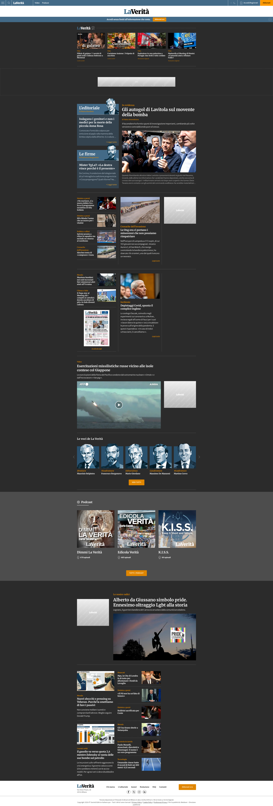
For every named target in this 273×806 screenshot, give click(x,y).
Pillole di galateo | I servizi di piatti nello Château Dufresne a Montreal (90, 55)
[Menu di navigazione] (3, 3)
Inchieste (125, 302)
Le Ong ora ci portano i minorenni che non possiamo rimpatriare (138, 233)
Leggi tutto (156, 261)
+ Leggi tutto (111, 142)
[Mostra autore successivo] (199, 457)
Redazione (144, 787)
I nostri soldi (82, 748)
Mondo (80, 275)
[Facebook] (128, 792)
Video (37, 3)
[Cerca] (9, 3)
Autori (134, 787)
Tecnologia (122, 759)
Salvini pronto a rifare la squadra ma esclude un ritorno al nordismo (86, 237)
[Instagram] (139, 792)
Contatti (162, 787)
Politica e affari (83, 231)
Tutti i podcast (136, 573)
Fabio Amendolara (131, 119)
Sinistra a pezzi (83, 198)
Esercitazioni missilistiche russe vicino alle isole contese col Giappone (115, 368)
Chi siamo (110, 787)
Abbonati (266, 3)
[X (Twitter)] (134, 792)
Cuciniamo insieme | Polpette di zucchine (120, 54)
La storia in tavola (125, 741)
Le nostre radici (121, 594)
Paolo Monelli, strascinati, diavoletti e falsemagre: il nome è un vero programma (128, 749)
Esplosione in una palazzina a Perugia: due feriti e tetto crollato (151, 54)
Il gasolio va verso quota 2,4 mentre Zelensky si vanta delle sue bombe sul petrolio (95, 755)
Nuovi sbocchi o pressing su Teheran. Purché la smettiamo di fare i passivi (95, 702)
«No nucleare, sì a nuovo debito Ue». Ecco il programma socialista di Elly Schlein (85, 205)
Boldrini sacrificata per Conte (128, 711)
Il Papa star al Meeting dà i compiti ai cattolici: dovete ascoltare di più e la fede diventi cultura (86, 299)
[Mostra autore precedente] (74, 457)
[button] (119, 405)
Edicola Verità (128, 552)
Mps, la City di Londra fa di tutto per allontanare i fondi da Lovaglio (128, 679)
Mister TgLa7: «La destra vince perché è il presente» (97, 166)
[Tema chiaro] (231, 2)
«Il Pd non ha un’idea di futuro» (129, 694)
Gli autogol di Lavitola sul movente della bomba (158, 112)
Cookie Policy (147, 802)
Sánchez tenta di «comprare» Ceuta (85, 253)
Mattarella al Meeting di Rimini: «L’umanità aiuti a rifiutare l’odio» (181, 55)
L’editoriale (123, 787)
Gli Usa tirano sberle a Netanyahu (128, 728)
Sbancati (121, 672)
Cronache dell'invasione (133, 226)
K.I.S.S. (163, 552)
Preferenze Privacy (160, 802)
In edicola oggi (97, 349)
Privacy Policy (137, 802)
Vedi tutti (136, 482)
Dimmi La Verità (89, 552)
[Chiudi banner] (270, 19)
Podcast (45, 3)
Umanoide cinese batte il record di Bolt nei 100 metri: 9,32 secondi (128, 765)
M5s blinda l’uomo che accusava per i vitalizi (85, 220)
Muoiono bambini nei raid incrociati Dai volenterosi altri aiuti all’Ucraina (86, 280)
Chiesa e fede (82, 291)
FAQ (154, 787)
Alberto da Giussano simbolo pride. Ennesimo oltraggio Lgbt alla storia (150, 602)
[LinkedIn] (144, 792)
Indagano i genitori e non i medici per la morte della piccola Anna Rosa (96, 122)
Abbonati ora (159, 19)
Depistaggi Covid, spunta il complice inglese (137, 307)
